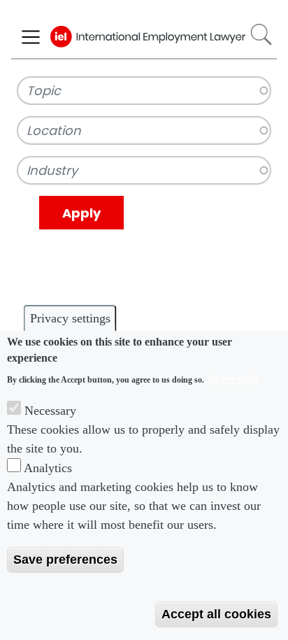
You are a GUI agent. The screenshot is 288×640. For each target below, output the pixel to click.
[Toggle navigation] (30, 37)
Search (261, 34)
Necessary (50, 411)
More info (233, 378)
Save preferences (65, 560)
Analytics (48, 468)
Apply (81, 213)
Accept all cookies (216, 614)
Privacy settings (70, 318)
